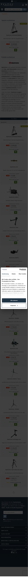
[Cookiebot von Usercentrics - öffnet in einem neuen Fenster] (19, 270)
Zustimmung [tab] (5, 274)
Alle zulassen (14, 300)
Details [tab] (14, 274)
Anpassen (13, 305)
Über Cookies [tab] (22, 274)
